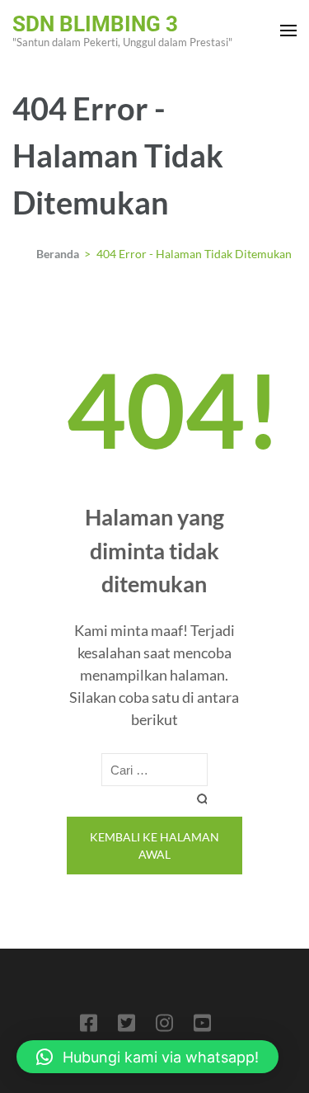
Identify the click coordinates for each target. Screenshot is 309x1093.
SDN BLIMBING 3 (95, 24)
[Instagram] (164, 1026)
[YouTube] (202, 1026)
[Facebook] (88, 1026)
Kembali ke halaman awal (154, 845)
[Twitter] (126, 1026)
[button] (147, 1056)
